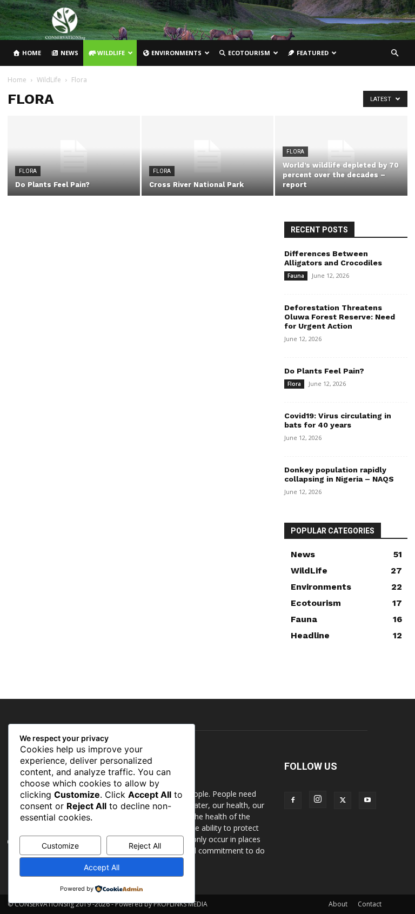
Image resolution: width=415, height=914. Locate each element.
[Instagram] (317, 799)
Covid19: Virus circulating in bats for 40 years (337, 420)
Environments (176, 53)
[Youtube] (367, 800)
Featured (312, 53)
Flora (28, 171)
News (68, 53)
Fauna (295, 275)
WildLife (110, 53)
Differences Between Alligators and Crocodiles (333, 258)
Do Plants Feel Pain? (324, 370)
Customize (60, 845)
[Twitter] (342, 800)
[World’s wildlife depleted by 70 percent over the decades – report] (341, 156)
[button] (394, 53)
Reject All (145, 845)
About (338, 904)
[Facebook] (293, 800)
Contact (369, 904)
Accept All (101, 867)
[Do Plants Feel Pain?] (74, 156)
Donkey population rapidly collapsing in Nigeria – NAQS (339, 474)
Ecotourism (248, 53)
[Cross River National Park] (208, 156)
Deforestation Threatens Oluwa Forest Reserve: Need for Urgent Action (339, 316)
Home (31, 53)
